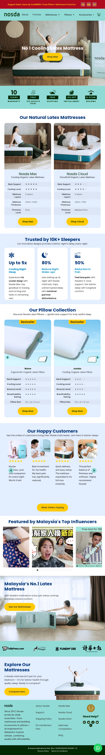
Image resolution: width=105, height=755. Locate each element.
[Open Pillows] (73, 14)
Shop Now (27, 411)
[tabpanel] (52, 547)
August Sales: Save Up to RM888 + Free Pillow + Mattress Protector (42, 4)
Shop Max (27, 221)
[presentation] (34, 570)
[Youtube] (88, 722)
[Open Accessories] (94, 14)
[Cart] (99, 14)
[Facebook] (84, 722)
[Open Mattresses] (59, 14)
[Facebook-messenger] (97, 722)
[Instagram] (92, 722)
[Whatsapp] (90, 725)
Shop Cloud (77, 221)
